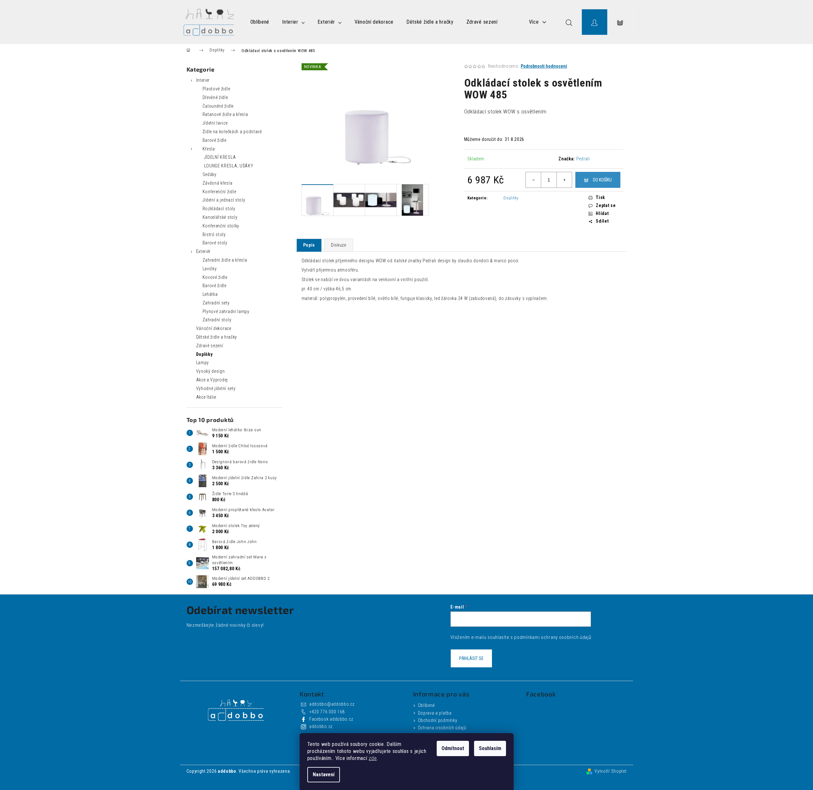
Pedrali (583, 158)
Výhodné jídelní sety (216, 388)
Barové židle (214, 140)
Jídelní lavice (215, 123)
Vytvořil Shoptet (610, 771)
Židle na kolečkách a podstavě (232, 131)
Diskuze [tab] (338, 245)
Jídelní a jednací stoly (224, 200)
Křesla (209, 148)
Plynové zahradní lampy (226, 311)
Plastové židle (216, 88)
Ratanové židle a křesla (225, 114)
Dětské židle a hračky (216, 337)
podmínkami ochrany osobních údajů (552, 637)
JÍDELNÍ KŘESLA (220, 157)
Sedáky (210, 174)
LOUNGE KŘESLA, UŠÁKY (228, 165)
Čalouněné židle (218, 106)
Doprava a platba (435, 713)
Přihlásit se (471, 658)
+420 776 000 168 (327, 711)
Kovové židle (215, 277)
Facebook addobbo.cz (331, 719)
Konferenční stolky (221, 225)
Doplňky (204, 354)
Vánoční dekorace (213, 328)
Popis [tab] (309, 245)
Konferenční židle (219, 191)
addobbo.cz (321, 726)
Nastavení (323, 774)
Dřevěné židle (215, 97)
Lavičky (210, 268)
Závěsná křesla (218, 183)
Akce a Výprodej (212, 379)
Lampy (202, 362)
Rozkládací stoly (219, 208)
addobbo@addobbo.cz (332, 704)
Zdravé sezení (209, 345)
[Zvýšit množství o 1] (564, 180)
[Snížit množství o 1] (533, 180)
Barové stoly (215, 242)
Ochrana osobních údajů (442, 727)
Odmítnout (452, 748)
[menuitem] (260, 22)
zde (373, 758)
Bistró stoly (214, 234)
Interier (203, 80)
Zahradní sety (216, 302)
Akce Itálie (206, 397)
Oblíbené (426, 705)
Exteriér (203, 251)
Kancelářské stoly (220, 217)
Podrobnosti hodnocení (544, 66)
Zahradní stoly (217, 319)
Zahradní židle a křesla (225, 260)
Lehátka (210, 294)
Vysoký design (210, 371)
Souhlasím (490, 748)
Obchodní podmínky (437, 720)
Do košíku (602, 179)
